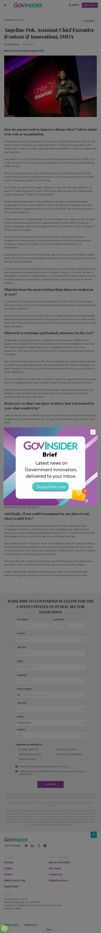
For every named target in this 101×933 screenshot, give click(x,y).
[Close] (92, 432)
